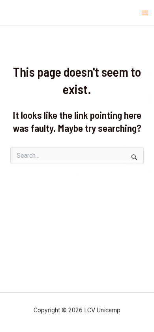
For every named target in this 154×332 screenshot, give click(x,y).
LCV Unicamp (26, 13)
